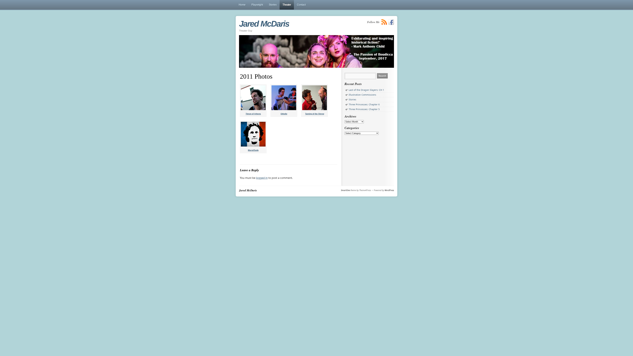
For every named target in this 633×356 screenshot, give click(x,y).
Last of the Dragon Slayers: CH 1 (366, 89)
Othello (284, 114)
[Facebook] (391, 22)
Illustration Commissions (362, 94)
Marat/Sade (253, 150)
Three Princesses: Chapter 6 (364, 104)
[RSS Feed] (384, 22)
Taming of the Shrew (314, 114)
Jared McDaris (264, 23)
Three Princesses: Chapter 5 (364, 109)
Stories (352, 99)
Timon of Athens (253, 114)
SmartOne (345, 190)
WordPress (389, 190)
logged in (262, 178)
